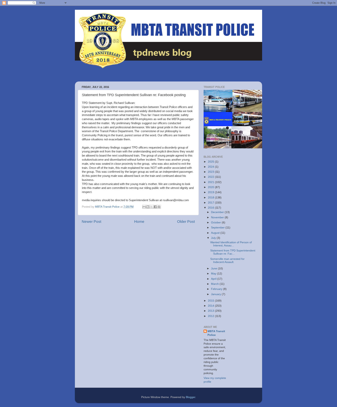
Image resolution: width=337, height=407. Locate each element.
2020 (211, 187)
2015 (211, 300)
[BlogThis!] (148, 207)
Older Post (186, 221)
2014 (211, 305)
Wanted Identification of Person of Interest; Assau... (231, 244)
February (217, 289)
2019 (211, 192)
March (215, 283)
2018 (211, 197)
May (214, 273)
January (216, 294)
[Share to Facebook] (155, 207)
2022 (211, 176)
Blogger (190, 397)
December (218, 212)
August (215, 232)
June (214, 268)
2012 (211, 316)
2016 (211, 207)
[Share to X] (151, 207)
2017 (211, 202)
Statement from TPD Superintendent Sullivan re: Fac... (232, 252)
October (216, 222)
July (214, 237)
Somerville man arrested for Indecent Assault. (227, 260)
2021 (211, 182)
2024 (211, 166)
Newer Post (91, 221)
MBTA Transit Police (216, 333)
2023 (211, 171)
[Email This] (144, 207)
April (214, 278)
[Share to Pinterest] (159, 207)
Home (139, 221)
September (218, 227)
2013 (211, 310)
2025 (211, 161)
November (218, 217)
